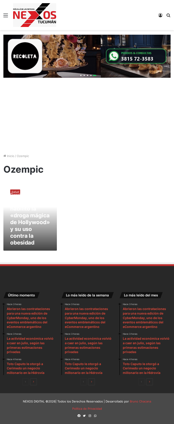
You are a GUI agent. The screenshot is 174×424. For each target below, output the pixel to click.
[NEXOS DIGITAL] (34, 15)
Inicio (10, 156)
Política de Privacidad (87, 408)
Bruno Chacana (140, 401)
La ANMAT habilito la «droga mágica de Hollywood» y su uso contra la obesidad (30, 222)
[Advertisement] (87, 116)
